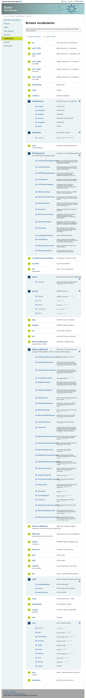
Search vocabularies (35, 36)
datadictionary (38, 101)
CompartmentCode (44, 422)
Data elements (9, 31)
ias (33, 331)
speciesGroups (43, 592)
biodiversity (36, 85)
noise (34, 599)
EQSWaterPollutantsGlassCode (47, 455)
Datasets (7, 23)
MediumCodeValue (44, 192)
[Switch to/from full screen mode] (71, 1)
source (40, 305)
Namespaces (8, 46)
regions (40, 588)
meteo (40, 649)
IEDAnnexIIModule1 (40, 342)
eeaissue (41, 118)
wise (34, 672)
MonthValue (42, 209)
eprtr (34, 145)
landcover (36, 549)
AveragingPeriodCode (45, 378)
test (33, 617)
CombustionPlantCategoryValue (47, 161)
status (40, 126)
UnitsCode (41, 499)
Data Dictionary (20, 16)
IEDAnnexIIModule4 (40, 526)
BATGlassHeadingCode (45, 403)
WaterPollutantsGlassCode (46, 510)
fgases (34, 277)
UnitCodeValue (42, 239)
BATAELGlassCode (44, 382)
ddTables (41, 114)
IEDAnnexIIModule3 (40, 349)
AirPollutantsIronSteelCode (47, 370)
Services (7, 42)
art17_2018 (36, 77)
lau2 (33, 560)
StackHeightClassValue (45, 235)
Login (65, 1)
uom (34, 623)
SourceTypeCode (43, 495)
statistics (41, 653)
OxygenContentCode (44, 475)
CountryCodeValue (44, 167)
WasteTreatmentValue (45, 250)
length (40, 645)
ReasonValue (42, 228)
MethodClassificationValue (46, 197)
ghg (33, 320)
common (35, 96)
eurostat (35, 264)
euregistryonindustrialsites (42, 258)
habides (35, 325)
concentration (42, 636)
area (39, 632)
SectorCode (41, 491)
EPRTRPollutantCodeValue (46, 173)
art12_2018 (36, 54)
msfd (34, 579)
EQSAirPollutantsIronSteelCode (47, 443)
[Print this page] (69, 1)
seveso (35, 610)
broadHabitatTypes (44, 584)
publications (37, 604)
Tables (6, 27)
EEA (12, 1)
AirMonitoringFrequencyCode (47, 357)
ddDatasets (41, 110)
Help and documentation (12, 20)
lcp (33, 574)
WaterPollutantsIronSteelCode (47, 517)
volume (40, 666)
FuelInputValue (43, 179)
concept (40, 296)
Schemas (7, 35)
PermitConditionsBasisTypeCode (47, 479)
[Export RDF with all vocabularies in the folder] (79, 101)
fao (33, 269)
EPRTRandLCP (38, 153)
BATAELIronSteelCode (45, 390)
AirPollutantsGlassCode (45, 362)
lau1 (33, 555)
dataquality (36, 132)
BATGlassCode (43, 398)
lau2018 (35, 566)
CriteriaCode (42, 427)
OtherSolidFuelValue (44, 222)
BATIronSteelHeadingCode (46, 415)
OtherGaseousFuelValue (45, 214)
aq (33, 43)
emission (41, 641)
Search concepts (50, 36)
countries (41, 282)
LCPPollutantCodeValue (45, 184)
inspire (35, 542)
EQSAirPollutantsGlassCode (47, 436)
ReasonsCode (42, 484)
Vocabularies (8, 38)
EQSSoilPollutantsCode (45, 450)
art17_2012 (36, 69)
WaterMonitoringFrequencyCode (47, 505)
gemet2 (35, 291)
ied (33, 336)
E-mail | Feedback (10, 692)
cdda (34, 90)
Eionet (12, 16)
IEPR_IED (36, 534)
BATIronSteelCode (44, 410)
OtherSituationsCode (44, 468)
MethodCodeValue (44, 203)
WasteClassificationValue (46, 245)
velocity (40, 662)
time (39, 657)
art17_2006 (36, 61)
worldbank (36, 680)
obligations (41, 122)
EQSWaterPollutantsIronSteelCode (47, 462)
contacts (40, 106)
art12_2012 (36, 48)
